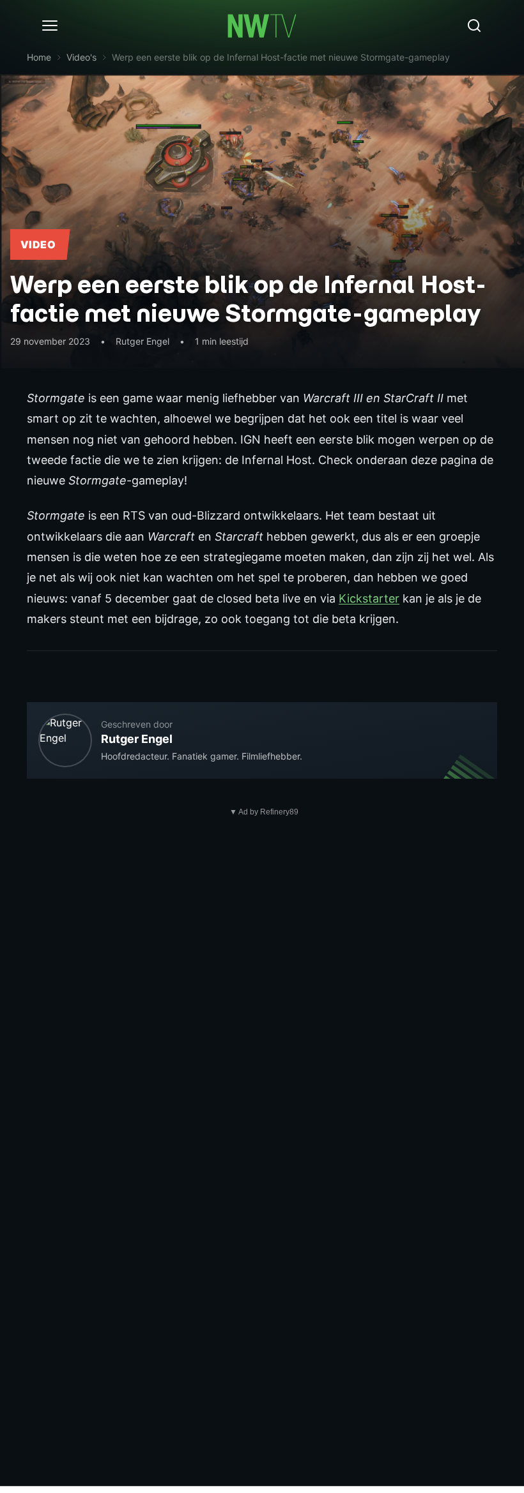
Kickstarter (369, 598)
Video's (81, 57)
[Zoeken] (474, 25)
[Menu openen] (50, 25)
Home (39, 57)
